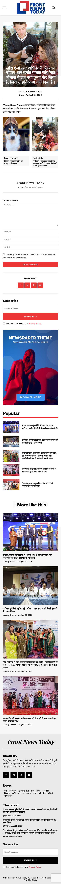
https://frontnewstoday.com (30, 187)
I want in (29, 317)
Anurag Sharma (9, 561)
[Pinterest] (34, 285)
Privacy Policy (35, 323)
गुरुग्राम (5, 816)
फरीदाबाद (5, 826)
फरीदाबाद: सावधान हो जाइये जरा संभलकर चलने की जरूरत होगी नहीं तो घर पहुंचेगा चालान (44, 163)
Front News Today (32, 91)
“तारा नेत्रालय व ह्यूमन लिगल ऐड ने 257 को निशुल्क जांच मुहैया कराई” (37, 484)
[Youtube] (29, 775)
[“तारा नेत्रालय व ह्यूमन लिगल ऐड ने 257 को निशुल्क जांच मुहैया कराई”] (11, 484)
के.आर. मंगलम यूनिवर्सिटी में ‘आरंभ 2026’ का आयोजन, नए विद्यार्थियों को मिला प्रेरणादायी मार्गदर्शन (40, 427)
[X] (27, 285)
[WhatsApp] (40, 285)
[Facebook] (21, 285)
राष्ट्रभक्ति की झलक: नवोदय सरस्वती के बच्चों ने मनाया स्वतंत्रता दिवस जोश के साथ (39, 470)
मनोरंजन (30, 63)
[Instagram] (13, 775)
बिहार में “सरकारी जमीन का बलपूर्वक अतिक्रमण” (13, 162)
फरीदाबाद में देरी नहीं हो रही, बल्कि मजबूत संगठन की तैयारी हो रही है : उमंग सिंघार (40, 441)
